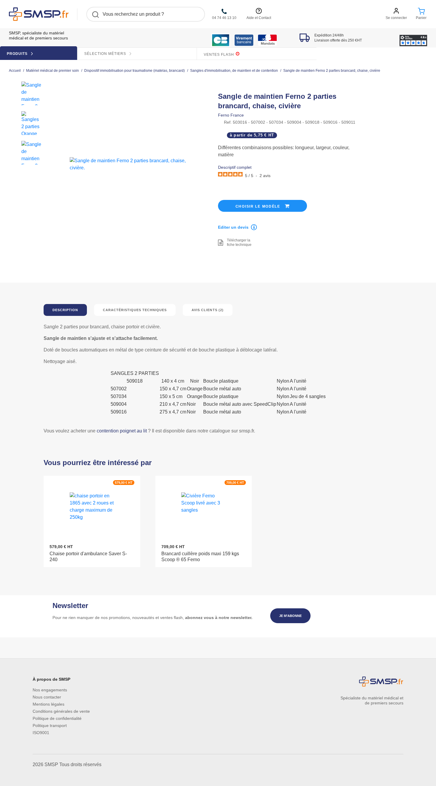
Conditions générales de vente (61, 711)
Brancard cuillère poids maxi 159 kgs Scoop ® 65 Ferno (200, 556)
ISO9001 (41, 732)
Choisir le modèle (258, 206)
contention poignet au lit (122, 430)
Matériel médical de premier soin (52, 71)
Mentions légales (48, 704)
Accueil (15, 71)
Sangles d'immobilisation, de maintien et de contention (234, 71)
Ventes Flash (219, 54)
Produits (18, 54)
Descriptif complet (235, 167)
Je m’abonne (290, 616)
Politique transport (50, 725)
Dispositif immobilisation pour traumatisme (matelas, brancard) (134, 71)
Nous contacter (47, 697)
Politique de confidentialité (57, 718)
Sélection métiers (105, 54)
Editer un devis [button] (233, 227)
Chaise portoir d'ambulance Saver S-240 (88, 556)
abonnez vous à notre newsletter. (218, 617)
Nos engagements (50, 690)
